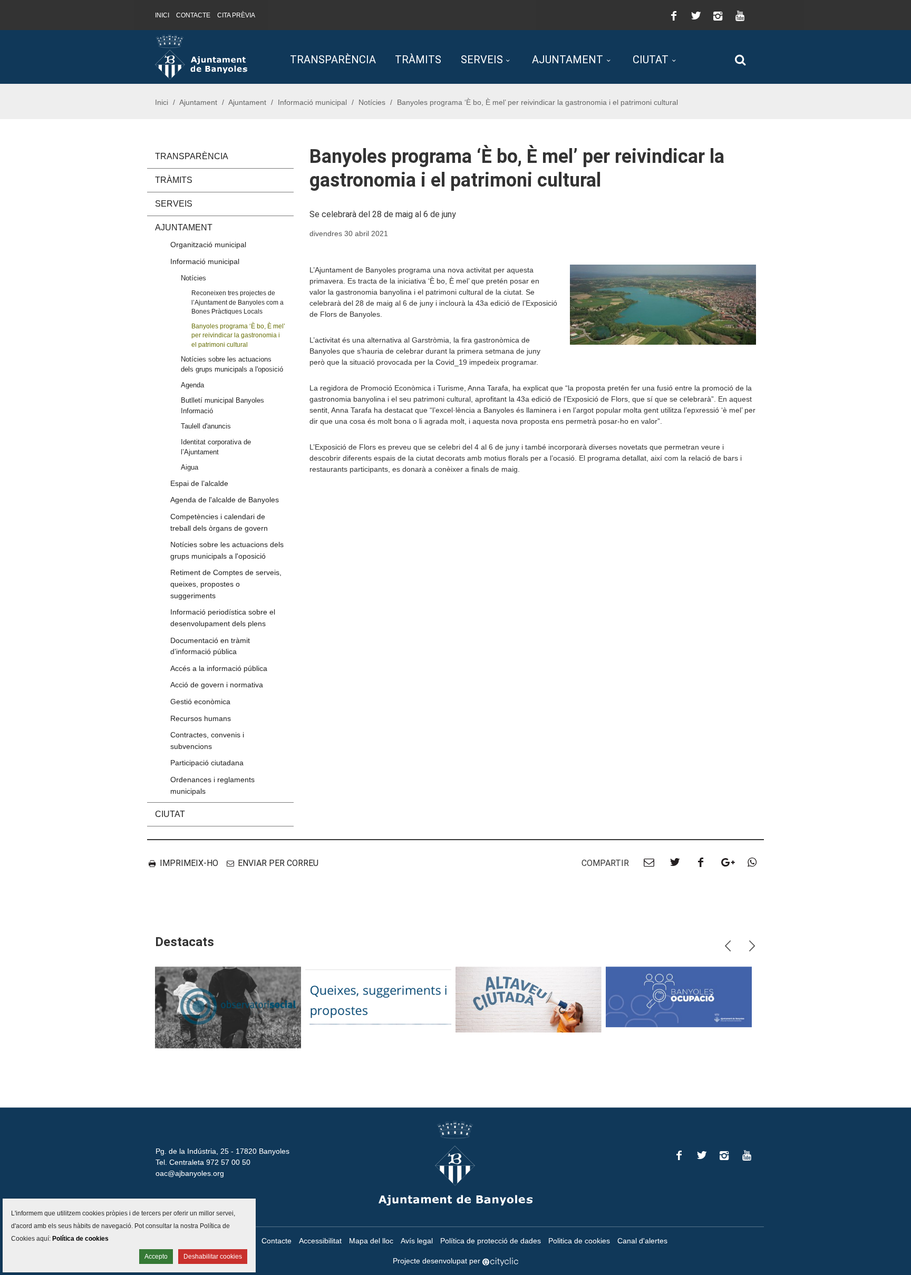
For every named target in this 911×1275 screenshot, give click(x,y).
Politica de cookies (579, 1241)
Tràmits (418, 59)
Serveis (482, 59)
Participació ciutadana (207, 762)
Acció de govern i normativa (216, 684)
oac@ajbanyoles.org (190, 1173)
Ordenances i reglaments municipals (212, 785)
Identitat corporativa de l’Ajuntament (216, 447)
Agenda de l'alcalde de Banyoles (224, 499)
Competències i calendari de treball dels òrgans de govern (219, 522)
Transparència (333, 59)
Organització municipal (208, 244)
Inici (162, 15)
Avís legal (417, 1241)
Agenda (192, 385)
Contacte (193, 15)
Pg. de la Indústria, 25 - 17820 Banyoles (222, 1151)
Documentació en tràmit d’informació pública (210, 646)
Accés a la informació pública (218, 668)
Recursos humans (200, 718)
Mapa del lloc (371, 1241)
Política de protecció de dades (490, 1241)
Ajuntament (567, 59)
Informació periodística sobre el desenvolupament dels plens (222, 618)
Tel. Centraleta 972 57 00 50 (203, 1162)
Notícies (371, 102)
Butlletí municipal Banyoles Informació (222, 405)
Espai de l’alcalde (199, 483)
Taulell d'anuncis (206, 426)
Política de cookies (80, 1238)
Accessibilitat (320, 1241)
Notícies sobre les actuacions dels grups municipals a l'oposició (232, 364)
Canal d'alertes (642, 1241)
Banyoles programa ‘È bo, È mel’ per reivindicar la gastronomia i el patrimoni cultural (238, 335)
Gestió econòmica (200, 701)
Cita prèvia (236, 15)
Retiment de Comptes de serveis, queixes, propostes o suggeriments (226, 583)
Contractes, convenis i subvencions (207, 741)
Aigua (189, 467)
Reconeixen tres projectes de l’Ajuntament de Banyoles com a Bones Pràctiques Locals (237, 302)
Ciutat (650, 59)
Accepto (156, 1256)
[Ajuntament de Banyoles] (201, 56)
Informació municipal (312, 102)
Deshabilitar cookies (212, 1256)
